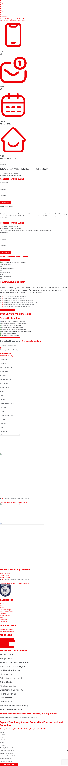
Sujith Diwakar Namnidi (11, 678)
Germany (4, 363)
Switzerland (5, 383)
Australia (4, 371)
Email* (2, 737)
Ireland (3, 395)
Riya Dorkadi (6, 697)
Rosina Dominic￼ (8, 694)
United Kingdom (7, 403)
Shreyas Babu (6, 658)
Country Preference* (6, 748)
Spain (2, 427)
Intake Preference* (6, 758)
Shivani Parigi (6, 682)
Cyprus (3, 419)
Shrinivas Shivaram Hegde (12, 666)
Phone (2, 742)
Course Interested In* (6, 753)
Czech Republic (7, 415)
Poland (3, 391)
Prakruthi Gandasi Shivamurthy (14, 662)
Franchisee (4, 17)
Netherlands (5, 379)
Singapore (4, 387)
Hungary (4, 423)
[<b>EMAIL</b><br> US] (13, 83)
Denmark (4, 431)
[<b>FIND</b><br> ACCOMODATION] (13, 152)
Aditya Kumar (6, 654)
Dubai (2, 399)
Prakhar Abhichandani (10, 670)
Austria (3, 411)
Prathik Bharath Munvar (11, 709)
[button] (7, 310)
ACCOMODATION (8, 157)
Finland (3, 407)
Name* (2, 732)
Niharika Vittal (6, 674)
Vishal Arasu (6, 701)
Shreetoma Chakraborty (11, 690)
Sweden (3, 375)
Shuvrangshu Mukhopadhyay (14, 705)
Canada (4, 359)
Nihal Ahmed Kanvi (9, 686)
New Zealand (6, 367)
